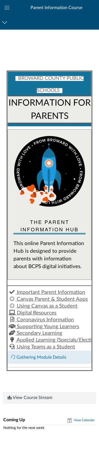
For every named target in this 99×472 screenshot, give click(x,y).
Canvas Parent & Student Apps (51, 299)
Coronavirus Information (44, 319)
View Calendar (84, 420)
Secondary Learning (38, 333)
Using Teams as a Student (45, 347)
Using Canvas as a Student (46, 306)
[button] (56, 7)
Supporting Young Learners (47, 326)
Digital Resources (35, 313)
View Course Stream (32, 397)
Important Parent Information (50, 292)
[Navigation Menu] (5, 22)
